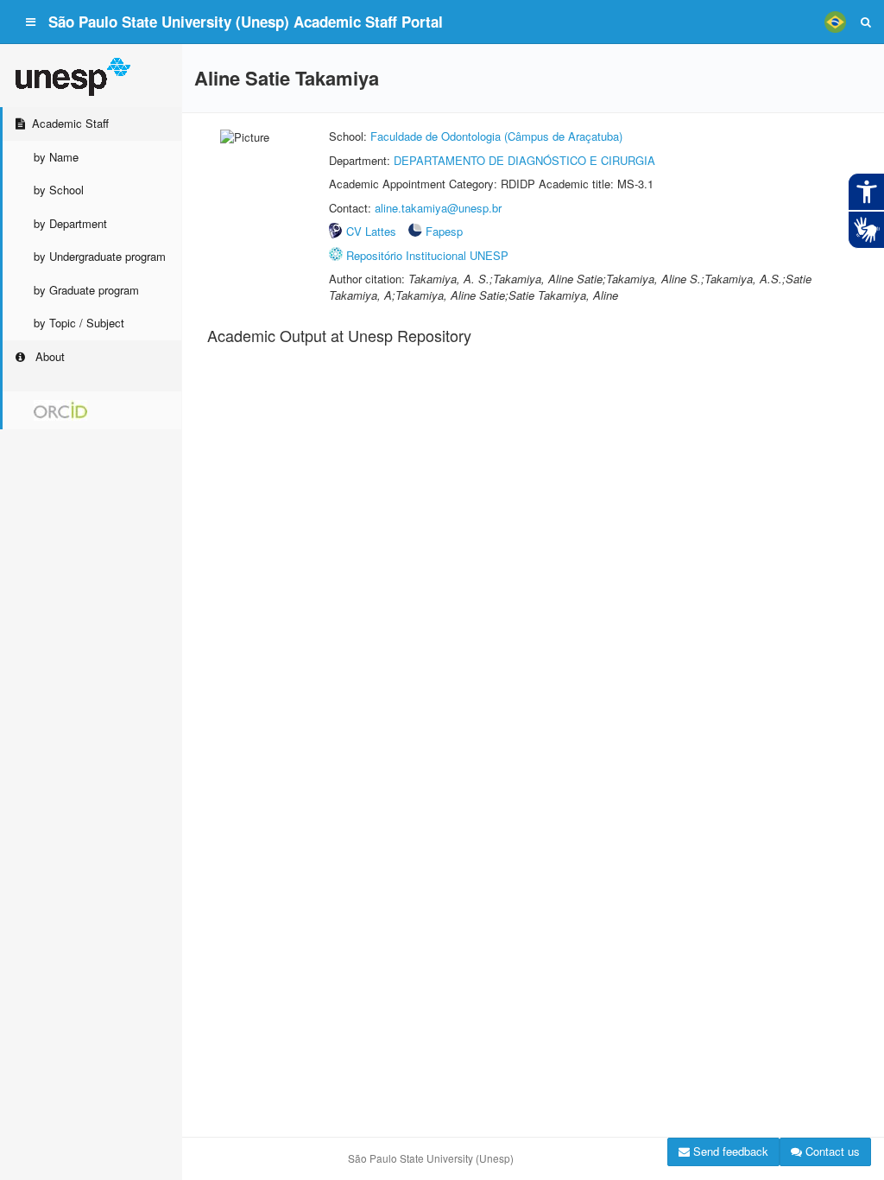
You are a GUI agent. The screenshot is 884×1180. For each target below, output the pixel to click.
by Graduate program (86, 290)
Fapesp (444, 231)
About (48, 356)
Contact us (831, 1151)
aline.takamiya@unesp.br (438, 208)
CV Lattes (371, 231)
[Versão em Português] (835, 21)
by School (59, 189)
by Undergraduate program (100, 256)
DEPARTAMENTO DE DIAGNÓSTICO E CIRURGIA (524, 160)
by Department (70, 223)
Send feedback (729, 1151)
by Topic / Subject (79, 322)
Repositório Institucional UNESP (427, 255)
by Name (56, 157)
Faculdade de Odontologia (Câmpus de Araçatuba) (496, 136)
